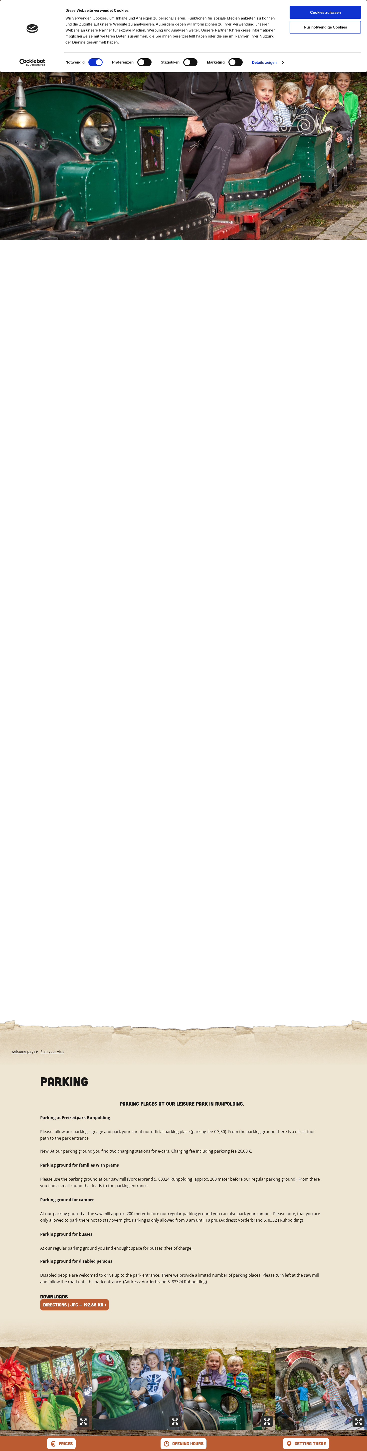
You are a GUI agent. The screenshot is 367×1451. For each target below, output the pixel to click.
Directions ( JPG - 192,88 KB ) (74, 1304)
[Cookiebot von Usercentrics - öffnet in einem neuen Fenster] (32, 62)
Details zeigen (264, 62)
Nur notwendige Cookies (325, 27)
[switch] (144, 62)
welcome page (23, 1051)
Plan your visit (52, 1051)
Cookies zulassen (325, 12)
